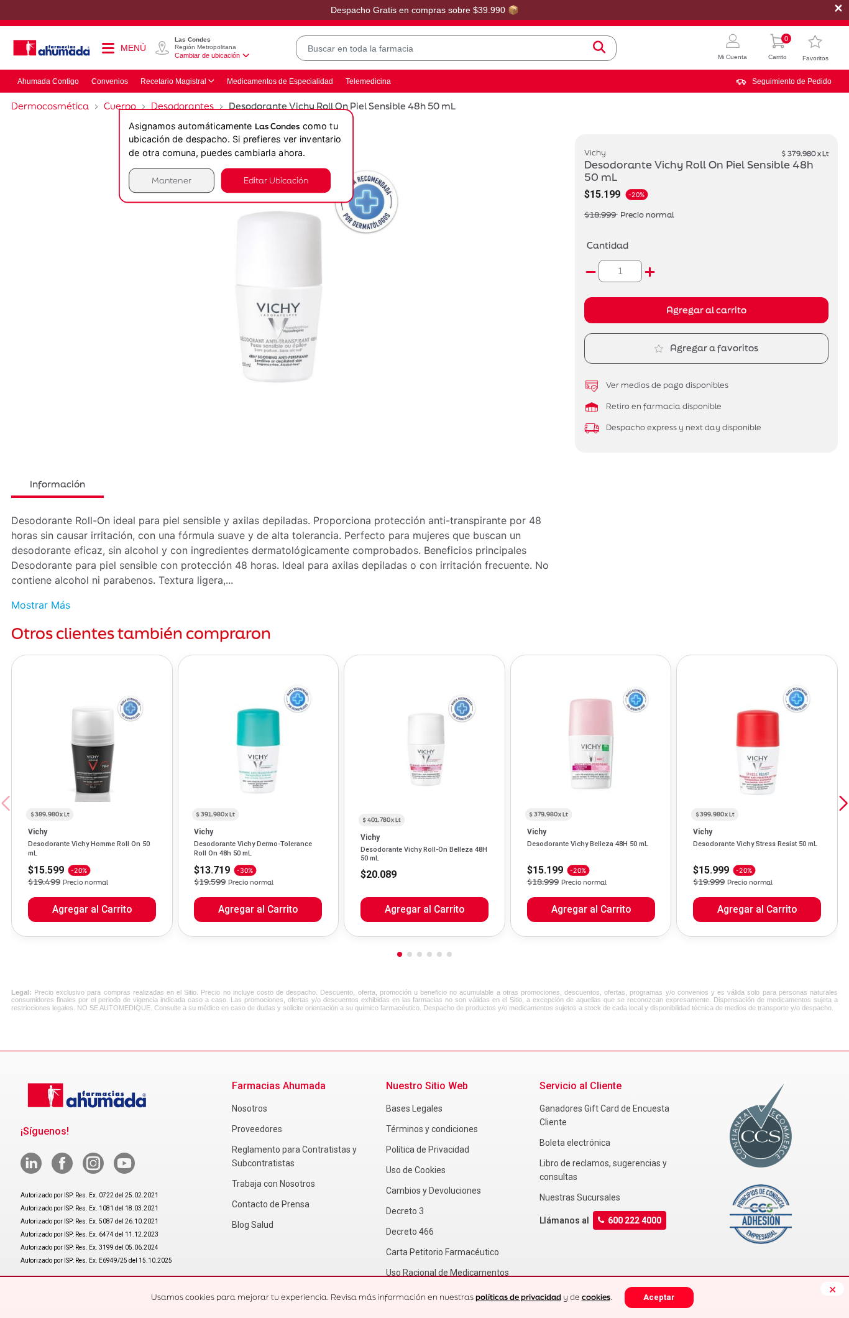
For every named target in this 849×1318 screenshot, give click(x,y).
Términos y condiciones (432, 1129)
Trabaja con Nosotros (273, 1184)
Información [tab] (57, 484)
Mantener (171, 180)
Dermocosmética (50, 106)
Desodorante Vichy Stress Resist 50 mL (755, 844)
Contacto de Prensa (271, 1204)
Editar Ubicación (276, 180)
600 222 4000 (634, 1220)
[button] (732, 48)
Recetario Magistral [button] (173, 81)
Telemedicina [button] (368, 81)
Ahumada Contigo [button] (48, 81)
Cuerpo (120, 106)
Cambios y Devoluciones (433, 1191)
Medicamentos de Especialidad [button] (280, 81)
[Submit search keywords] (599, 48)
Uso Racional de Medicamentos (447, 1273)
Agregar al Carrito (92, 909)
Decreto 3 (405, 1211)
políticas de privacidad (518, 1297)
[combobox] (456, 48)
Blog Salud (252, 1225)
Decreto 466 (410, 1232)
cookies (596, 1297)
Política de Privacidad (427, 1149)
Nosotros (249, 1108)
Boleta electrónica (574, 1143)
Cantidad (607, 245)
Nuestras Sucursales (579, 1197)
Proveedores (257, 1129)
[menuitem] (784, 81)
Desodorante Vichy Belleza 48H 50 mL (587, 844)
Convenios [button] (109, 81)
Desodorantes (182, 106)
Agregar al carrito (706, 310)
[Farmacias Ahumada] (51, 48)
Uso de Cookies (416, 1170)
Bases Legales (414, 1108)
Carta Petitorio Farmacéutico (442, 1252)
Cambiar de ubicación (207, 55)
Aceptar (659, 1297)
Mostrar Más (40, 605)
